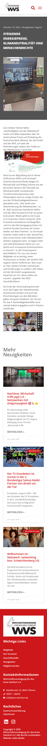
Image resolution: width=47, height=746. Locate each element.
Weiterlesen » (15, 431)
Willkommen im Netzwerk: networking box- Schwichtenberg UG (23, 557)
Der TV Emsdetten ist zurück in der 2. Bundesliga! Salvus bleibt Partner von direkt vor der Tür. (23, 480)
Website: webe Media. (14, 738)
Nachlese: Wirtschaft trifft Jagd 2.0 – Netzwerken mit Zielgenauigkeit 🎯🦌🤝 (22, 398)
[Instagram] (13, 722)
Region (38, 27)
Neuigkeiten (28, 27)
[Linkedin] (6, 722)
